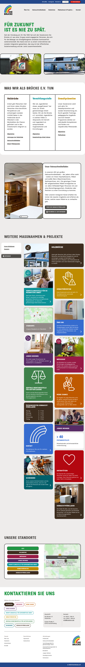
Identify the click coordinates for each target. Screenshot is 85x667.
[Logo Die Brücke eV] (8, 10)
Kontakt (78, 10)
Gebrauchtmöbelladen (39, 10)
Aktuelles (44, 1)
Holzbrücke (51, 10)
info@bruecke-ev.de (68, 620)
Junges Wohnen (47, 653)
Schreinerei (45, 657)
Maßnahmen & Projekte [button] (65, 10)
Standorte (58, 1)
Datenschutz (26, 640)
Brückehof (45, 650)
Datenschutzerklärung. (55, 566)
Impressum (26, 638)
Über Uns (26, 10)
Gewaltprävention (47, 655)
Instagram (51, 1)
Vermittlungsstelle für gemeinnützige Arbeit (48, 644)
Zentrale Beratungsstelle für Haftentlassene (50, 647)
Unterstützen (7, 643)
